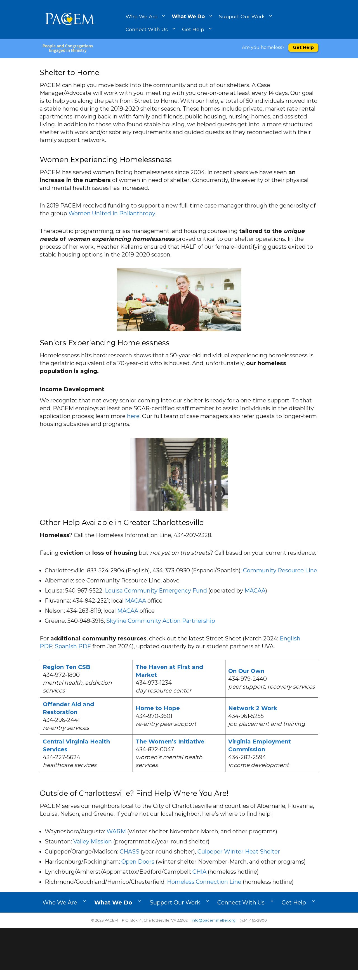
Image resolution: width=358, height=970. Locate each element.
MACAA (254, 590)
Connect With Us (147, 29)
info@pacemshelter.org (213, 920)
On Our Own (246, 671)
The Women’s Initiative (170, 741)
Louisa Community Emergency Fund (156, 590)
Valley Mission (92, 841)
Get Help (193, 29)
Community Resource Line (280, 570)
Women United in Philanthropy (112, 213)
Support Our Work (242, 16)
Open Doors (137, 861)
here (133, 416)
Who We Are (141, 16)
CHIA (199, 871)
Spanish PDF (73, 646)
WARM (116, 831)
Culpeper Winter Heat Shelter (238, 851)
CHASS (129, 851)
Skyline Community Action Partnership (160, 620)
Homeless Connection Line (204, 881)
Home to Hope (158, 708)
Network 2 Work (252, 708)
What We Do (188, 16)
